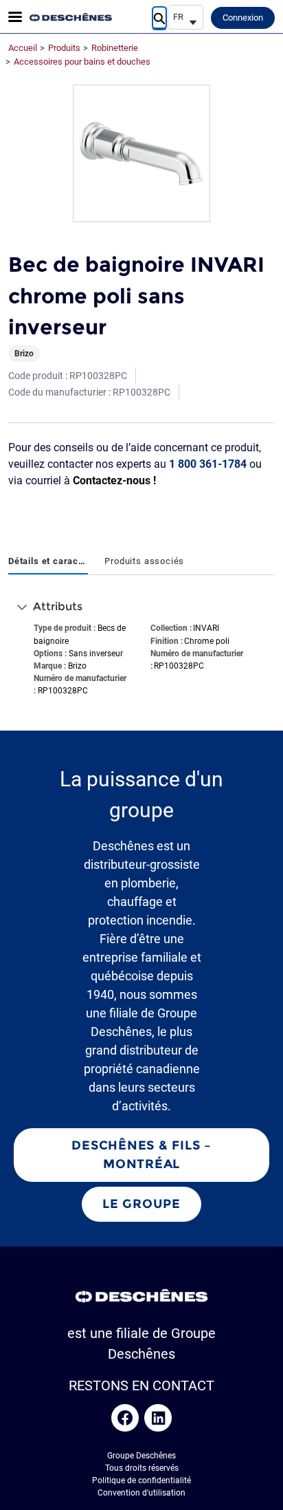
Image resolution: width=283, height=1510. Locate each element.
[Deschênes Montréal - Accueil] (71, 17)
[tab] (48, 562)
